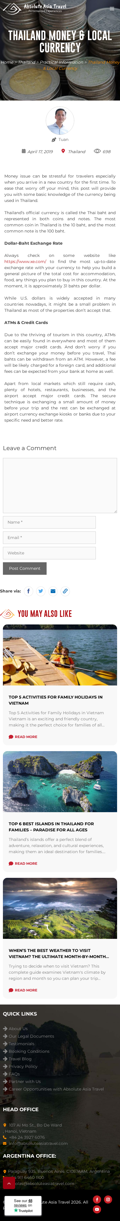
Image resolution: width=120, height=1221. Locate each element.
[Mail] (53, 591)
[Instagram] (108, 1199)
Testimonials (21, 1043)
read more (26, 737)
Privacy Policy (23, 1066)
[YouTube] (97, 1209)
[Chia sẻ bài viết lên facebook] (28, 591)
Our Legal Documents (31, 1036)
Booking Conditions (29, 1051)
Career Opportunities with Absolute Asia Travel (56, 1089)
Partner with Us (25, 1081)
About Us (18, 1028)
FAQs (14, 1074)
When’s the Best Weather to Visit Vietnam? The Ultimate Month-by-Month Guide (57, 956)
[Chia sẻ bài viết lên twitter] (40, 591)
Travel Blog (20, 1059)
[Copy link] (65, 591)
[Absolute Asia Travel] (34, 8)
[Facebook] (97, 1199)
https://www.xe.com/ (25, 261)
